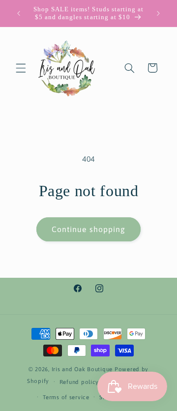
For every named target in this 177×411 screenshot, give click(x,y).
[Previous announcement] (19, 13)
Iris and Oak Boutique (82, 369)
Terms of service (66, 397)
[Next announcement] (158, 13)
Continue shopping (88, 229)
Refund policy (79, 382)
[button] (20, 68)
